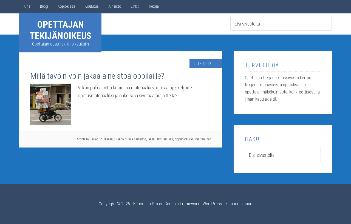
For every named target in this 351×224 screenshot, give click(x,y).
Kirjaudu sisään (238, 203)
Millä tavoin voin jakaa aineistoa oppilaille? (97, 76)
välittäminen (203, 139)
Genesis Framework (182, 203)
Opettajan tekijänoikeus (60, 30)
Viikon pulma (124, 139)
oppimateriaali (184, 139)
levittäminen (165, 139)
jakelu (151, 139)
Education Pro (145, 203)
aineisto (141, 139)
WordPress (212, 203)
